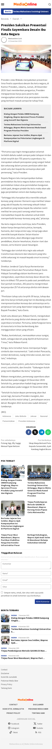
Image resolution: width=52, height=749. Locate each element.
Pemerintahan (9, 421)
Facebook (15, 724)
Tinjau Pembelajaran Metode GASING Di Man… (24, 651)
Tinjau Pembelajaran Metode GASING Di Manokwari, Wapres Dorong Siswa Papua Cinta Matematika (37, 507)
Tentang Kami (6, 688)
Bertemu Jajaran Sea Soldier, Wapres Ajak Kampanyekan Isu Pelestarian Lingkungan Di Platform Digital (24, 138)
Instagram (15, 728)
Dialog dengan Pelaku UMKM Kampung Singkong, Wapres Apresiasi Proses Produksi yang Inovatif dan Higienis (24, 117)
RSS (39, 732)
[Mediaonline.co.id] (26, 4)
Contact (4, 669)
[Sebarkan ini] (28, 432)
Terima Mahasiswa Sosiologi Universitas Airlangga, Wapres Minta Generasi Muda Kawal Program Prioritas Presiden (25, 127)
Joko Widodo (20, 416)
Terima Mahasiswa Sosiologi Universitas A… (31, 630)
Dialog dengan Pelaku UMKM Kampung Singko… (30, 619)
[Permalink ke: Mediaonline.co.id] (4, 39)
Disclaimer (5, 673)
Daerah (14, 615)
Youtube (39, 728)
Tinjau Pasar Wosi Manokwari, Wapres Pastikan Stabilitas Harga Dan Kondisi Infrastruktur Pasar (10, 540)
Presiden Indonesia (26, 421)
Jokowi (33, 416)
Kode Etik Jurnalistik (9, 677)
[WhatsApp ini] (48, 432)
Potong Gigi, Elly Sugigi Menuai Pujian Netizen (11, 443)
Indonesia (7, 416)
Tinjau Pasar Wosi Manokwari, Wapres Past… (23, 658)
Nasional (44, 416)
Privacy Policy (6, 684)
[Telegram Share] (41, 432)
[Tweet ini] (35, 432)
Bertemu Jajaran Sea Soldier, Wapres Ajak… (29, 641)
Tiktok (15, 732)
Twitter (39, 724)
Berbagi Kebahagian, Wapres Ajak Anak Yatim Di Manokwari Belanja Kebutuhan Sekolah (38, 539)
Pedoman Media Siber (9, 681)
